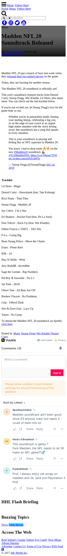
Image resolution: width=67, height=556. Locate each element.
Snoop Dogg (28, 333)
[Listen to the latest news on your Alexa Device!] (33, 509)
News (4, 524)
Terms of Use (34, 546)
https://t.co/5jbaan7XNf (44, 155)
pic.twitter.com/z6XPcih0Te (24, 158)
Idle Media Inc (19, 552)
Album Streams (10, 543)
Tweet (18, 54)
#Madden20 (21, 152)
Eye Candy (41, 539)
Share (7, 54)
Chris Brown (16, 524)
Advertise (6, 546)
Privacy (46, 546)
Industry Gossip (16, 539)
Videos (19, 5)
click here (6, 324)
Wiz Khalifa (43, 333)
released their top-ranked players (25, 76)
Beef (26, 5)
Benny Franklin (14, 51)
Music (10, 5)
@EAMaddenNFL (19, 155)
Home (4, 8)
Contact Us (19, 546)
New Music (54, 539)
